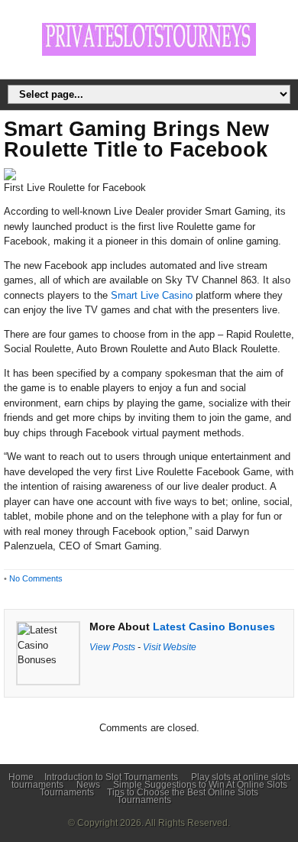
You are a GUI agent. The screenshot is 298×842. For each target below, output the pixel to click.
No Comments (36, 578)
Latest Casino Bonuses (214, 626)
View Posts (112, 647)
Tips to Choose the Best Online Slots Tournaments (182, 796)
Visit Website (169, 647)
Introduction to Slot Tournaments (111, 777)
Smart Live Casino (152, 295)
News (88, 784)
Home (21, 777)
